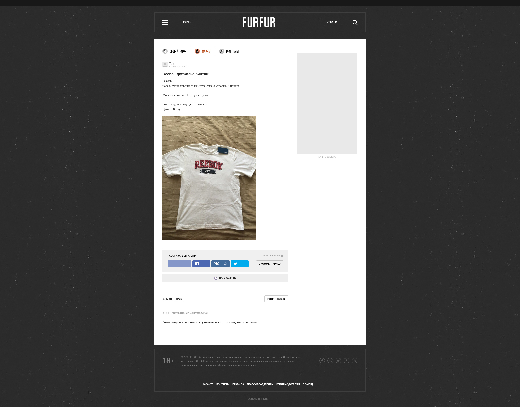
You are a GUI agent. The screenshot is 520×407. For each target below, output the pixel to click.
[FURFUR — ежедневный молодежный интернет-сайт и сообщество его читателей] (259, 22)
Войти (332, 22)
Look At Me (258, 399)
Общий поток (178, 51)
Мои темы (232, 51)
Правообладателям (260, 384)
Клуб (187, 22)
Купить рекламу (327, 157)
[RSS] (355, 360)
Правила (238, 384)
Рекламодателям (288, 384)
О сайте (208, 384)
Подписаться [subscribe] (276, 299)
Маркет (206, 51)
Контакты (222, 384)
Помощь (308, 384)
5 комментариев (270, 263)
